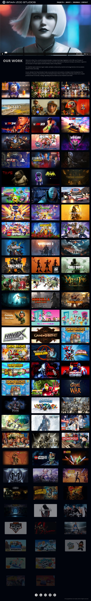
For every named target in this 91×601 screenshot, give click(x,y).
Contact (84, 2)
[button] (60, 2)
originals (76, 2)
